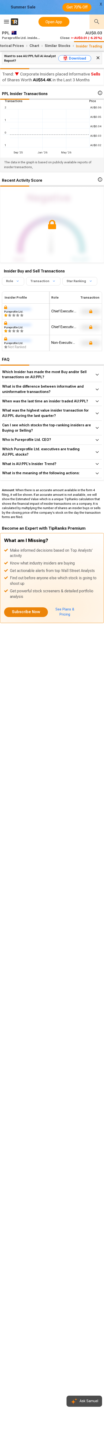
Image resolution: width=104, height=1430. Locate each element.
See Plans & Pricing (64, 611)
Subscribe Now (26, 612)
